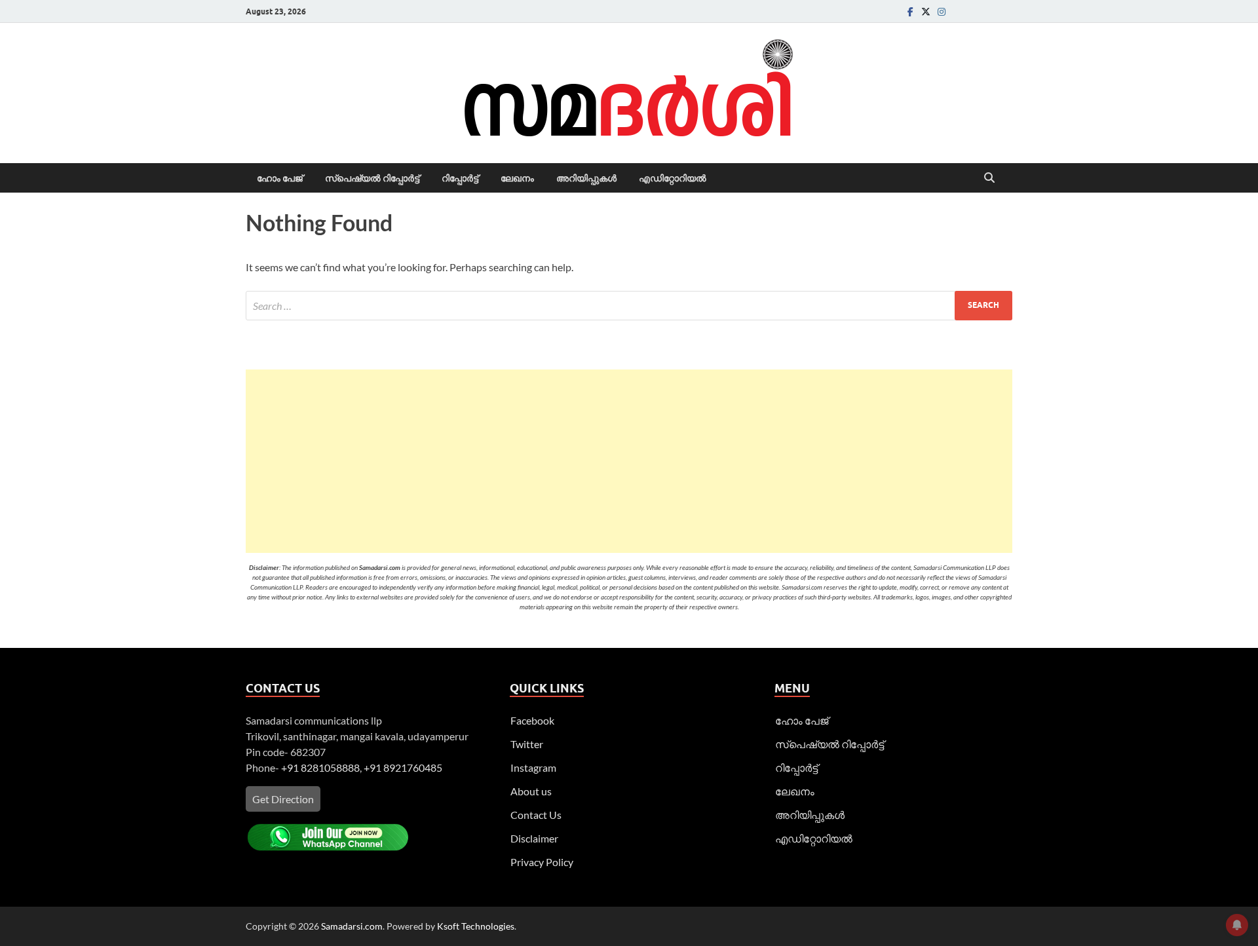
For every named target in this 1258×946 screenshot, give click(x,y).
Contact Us (536, 814)
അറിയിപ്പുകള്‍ (586, 178)
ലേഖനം (517, 178)
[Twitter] (926, 11)
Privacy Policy (541, 862)
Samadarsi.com (352, 926)
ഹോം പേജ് (280, 178)
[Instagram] (941, 11)
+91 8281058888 (320, 767)
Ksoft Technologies (475, 926)
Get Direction (283, 799)
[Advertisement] (629, 461)
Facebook (532, 720)
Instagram (533, 767)
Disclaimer (534, 838)
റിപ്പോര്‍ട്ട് (460, 178)
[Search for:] (629, 305)
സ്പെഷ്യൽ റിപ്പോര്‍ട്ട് (372, 178)
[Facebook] (910, 11)
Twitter (526, 744)
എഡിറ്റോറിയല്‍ (672, 178)
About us (531, 791)
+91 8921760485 (403, 767)
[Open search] (989, 178)
